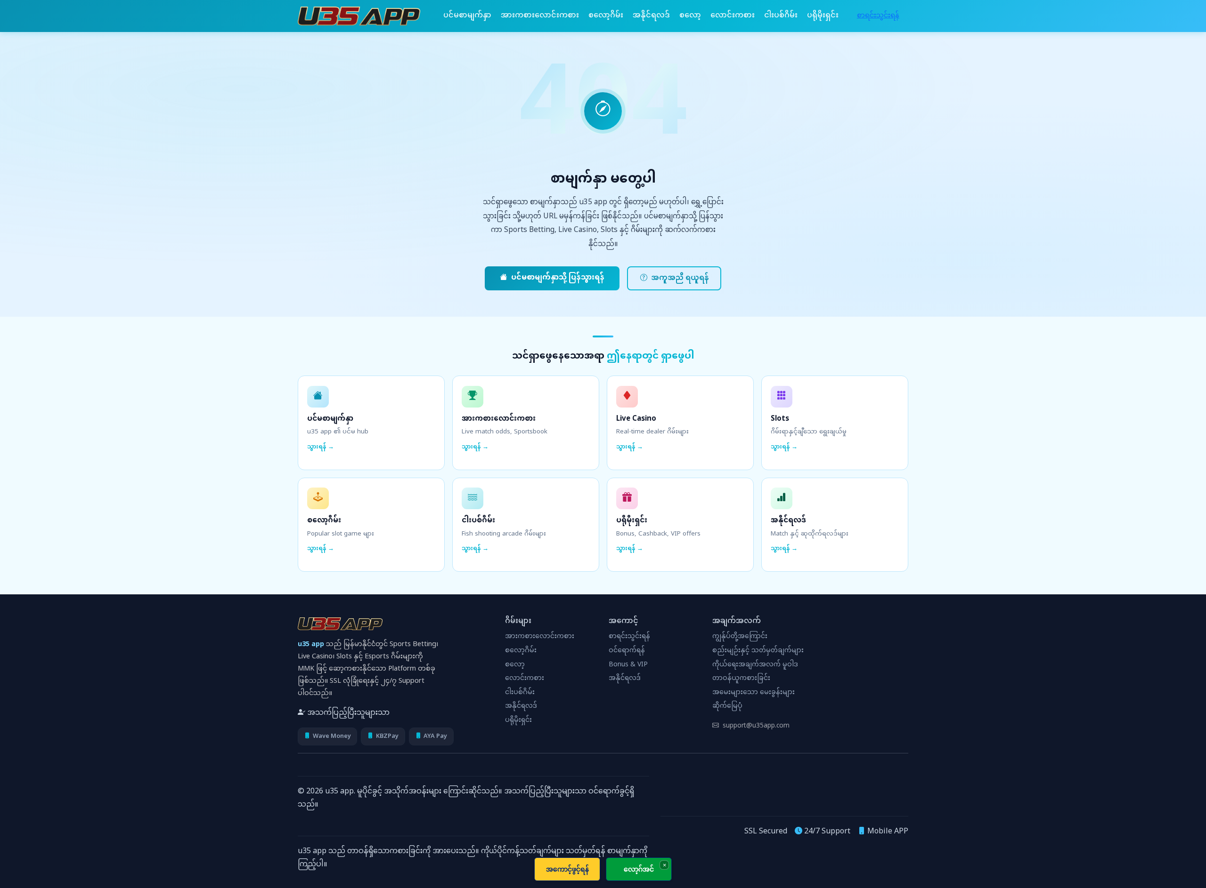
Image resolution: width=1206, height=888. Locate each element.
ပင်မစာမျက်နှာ (467, 16)
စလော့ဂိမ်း (605, 16)
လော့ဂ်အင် (639, 868)
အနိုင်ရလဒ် (651, 16)
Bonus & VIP (628, 665)
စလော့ (690, 16)
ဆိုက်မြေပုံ (727, 706)
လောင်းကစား (732, 16)
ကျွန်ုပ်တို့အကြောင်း (739, 637)
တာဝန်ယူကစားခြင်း (741, 679)
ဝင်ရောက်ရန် (627, 651)
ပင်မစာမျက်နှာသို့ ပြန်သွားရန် (557, 278)
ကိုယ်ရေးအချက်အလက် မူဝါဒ (755, 665)
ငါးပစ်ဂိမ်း (781, 16)
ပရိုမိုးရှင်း (823, 16)
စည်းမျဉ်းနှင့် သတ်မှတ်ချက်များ (758, 651)
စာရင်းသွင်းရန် (878, 15)
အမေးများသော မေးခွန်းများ (753, 693)
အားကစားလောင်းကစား (540, 16)
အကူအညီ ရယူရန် (680, 278)
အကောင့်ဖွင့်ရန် (567, 868)
